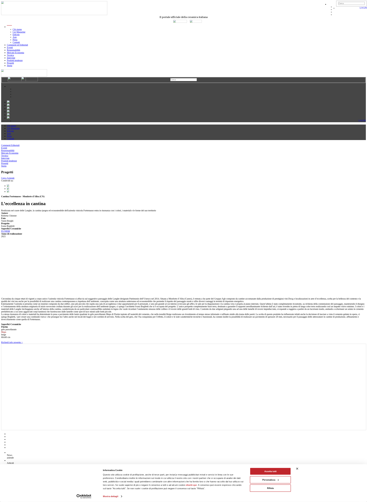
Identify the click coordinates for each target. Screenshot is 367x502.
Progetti (10, 63)
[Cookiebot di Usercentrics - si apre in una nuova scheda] (83, 496)
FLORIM (5, 231)
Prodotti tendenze (15, 60)
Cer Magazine (19, 32)
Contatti (16, 42)
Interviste (11, 58)
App (15, 37)
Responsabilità (13, 50)
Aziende (10, 178)
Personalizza (268, 479)
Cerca (3, 178)
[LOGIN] (337, 8)
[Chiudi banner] (297, 469)
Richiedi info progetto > (12, 342)
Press (15, 39)
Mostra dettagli (110, 496)
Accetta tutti (270, 471)
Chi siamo (17, 29)
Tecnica (10, 55)
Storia (9, 65)
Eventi (10, 47)
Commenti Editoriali (10, 145)
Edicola (16, 34)
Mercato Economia (15, 52)
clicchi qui (191, 485)
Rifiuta (270, 488)
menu (9, 27)
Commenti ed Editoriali (17, 45)
